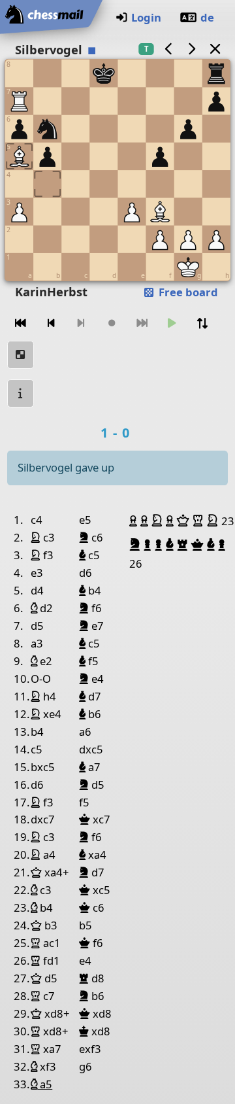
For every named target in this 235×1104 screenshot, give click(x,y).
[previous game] (168, 48)
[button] (134, 520)
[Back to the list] (215, 48)
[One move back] (51, 323)
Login (146, 17)
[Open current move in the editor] (21, 355)
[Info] (21, 393)
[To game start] (21, 323)
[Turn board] (202, 323)
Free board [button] (187, 292)
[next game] (192, 48)
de (207, 17)
